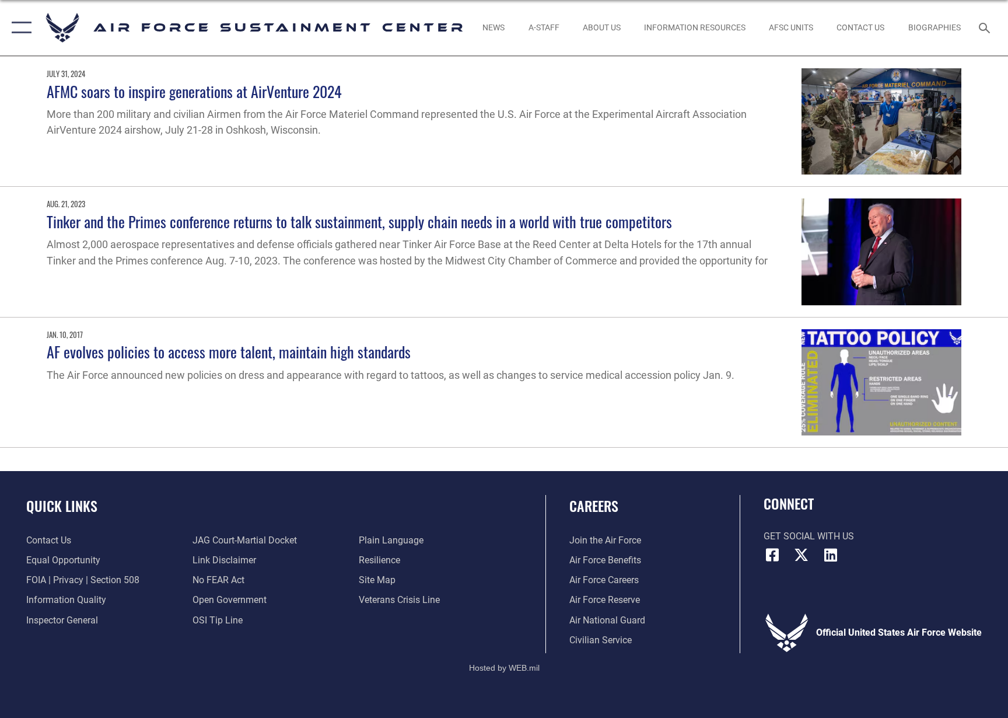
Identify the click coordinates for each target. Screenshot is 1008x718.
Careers (593, 505)
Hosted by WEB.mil (504, 667)
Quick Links (61, 505)
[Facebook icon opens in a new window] (772, 555)
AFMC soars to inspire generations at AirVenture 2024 (194, 91)
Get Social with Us (809, 536)
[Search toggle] (985, 27)
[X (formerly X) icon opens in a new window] (801, 555)
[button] (19, 27)
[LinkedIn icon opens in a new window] (830, 555)
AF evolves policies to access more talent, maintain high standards (229, 351)
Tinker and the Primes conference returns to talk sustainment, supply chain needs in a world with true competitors (359, 221)
